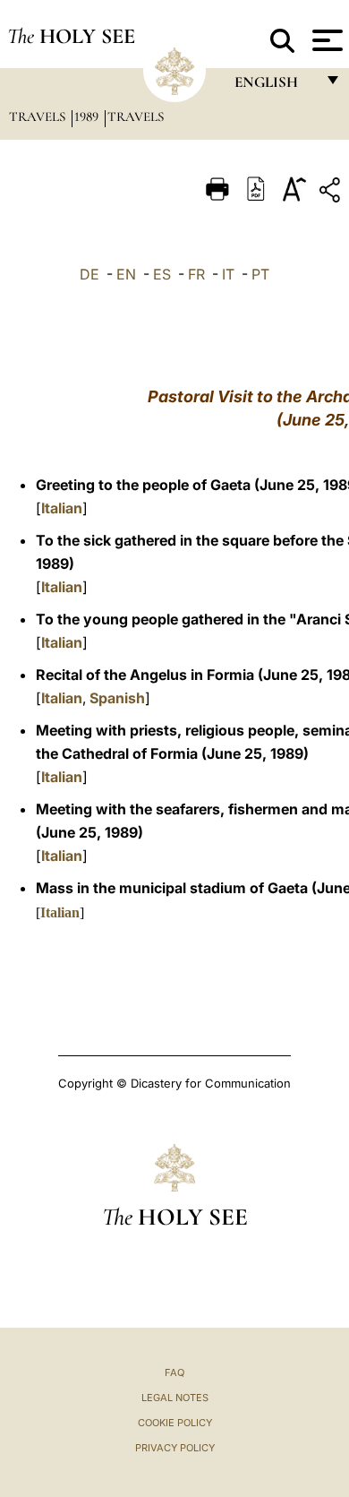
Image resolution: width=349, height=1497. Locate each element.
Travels (39, 116)
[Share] (332, 193)
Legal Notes (175, 1397)
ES (162, 274)
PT (260, 274)
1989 (88, 116)
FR (196, 274)
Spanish (117, 698)
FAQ (174, 1372)
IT (228, 274)
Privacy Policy (175, 1447)
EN (126, 274)
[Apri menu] (325, 40)
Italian (61, 508)
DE (89, 274)
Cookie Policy (175, 1422)
